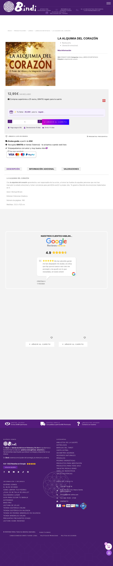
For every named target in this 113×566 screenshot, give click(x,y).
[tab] (13, 169)
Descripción (13, 169)
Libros (30, 30)
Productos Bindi (20, 30)
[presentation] (17, 362)
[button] (40, 344)
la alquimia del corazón (70, 59)
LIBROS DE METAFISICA (42, 30)
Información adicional (41, 169)
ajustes (76, 563)
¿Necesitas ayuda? (91, 422)
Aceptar (89, 562)
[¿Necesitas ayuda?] (78, 424)
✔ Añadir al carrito (55, 122)
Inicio (10, 30)
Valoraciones (71, 169)
